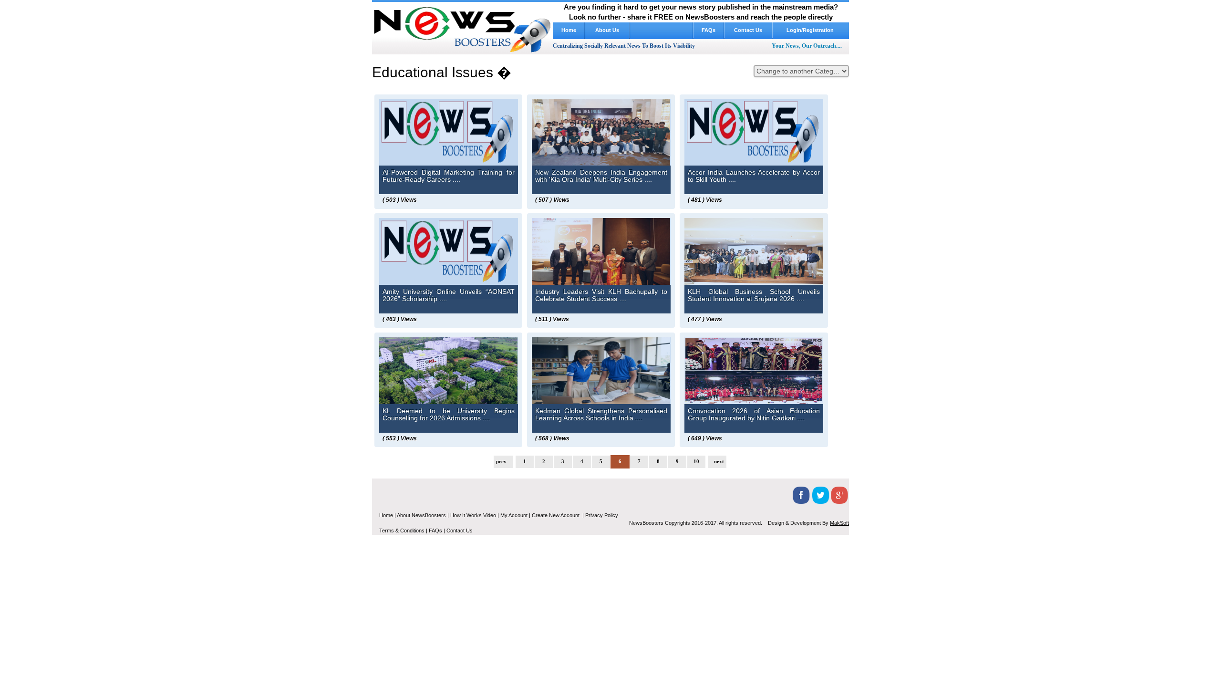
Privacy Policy (601, 515)
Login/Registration (810, 30)
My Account (514, 515)
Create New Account (556, 515)
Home (568, 30)
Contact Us (748, 30)
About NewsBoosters (421, 515)
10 (696, 461)
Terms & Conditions (401, 530)
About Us (607, 30)
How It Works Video (661, 30)
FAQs (708, 30)
